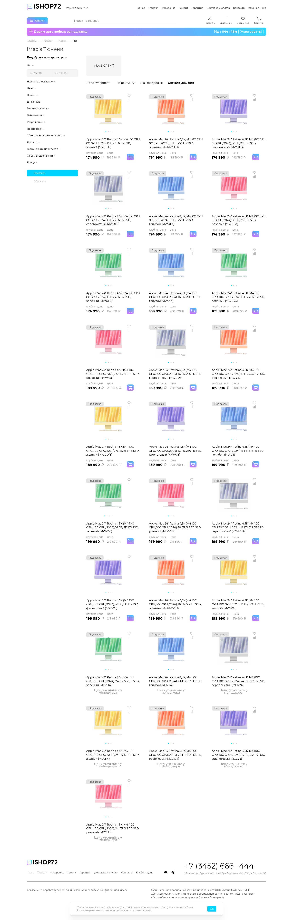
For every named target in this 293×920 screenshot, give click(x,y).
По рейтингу (125, 82)
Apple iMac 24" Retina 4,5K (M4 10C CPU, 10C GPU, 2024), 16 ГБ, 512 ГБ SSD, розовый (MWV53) (175, 527)
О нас (141, 7)
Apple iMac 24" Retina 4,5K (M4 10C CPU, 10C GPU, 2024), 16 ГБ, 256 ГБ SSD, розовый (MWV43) (112, 373)
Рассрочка (168, 7)
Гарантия (197, 7)
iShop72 (31, 40)
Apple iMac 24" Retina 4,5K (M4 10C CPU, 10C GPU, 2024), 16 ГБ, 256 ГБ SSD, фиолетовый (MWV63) (175, 450)
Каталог (48, 40)
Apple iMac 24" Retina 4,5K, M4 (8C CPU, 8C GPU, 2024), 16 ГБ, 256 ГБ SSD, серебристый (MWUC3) (113, 220)
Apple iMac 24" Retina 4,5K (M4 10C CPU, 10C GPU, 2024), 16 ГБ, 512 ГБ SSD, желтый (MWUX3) (238, 604)
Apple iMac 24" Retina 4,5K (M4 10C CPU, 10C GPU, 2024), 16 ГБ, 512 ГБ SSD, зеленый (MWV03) (112, 527)
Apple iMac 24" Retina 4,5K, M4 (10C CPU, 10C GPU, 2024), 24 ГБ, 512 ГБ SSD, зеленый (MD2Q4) (112, 681)
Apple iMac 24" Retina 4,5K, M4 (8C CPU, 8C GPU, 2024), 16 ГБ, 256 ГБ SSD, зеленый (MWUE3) (113, 297)
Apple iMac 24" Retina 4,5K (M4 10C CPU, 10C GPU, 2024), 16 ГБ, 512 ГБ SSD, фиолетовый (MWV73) (112, 604)
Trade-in (153, 7)
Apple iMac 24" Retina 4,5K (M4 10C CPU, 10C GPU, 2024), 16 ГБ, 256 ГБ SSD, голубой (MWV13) (175, 297)
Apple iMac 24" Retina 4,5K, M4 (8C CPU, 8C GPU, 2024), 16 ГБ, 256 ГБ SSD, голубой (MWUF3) (176, 220)
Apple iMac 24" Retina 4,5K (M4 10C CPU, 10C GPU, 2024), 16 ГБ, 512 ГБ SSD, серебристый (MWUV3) (238, 527)
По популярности (98, 82)
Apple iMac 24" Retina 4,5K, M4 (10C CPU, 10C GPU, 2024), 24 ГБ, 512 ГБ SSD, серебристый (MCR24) (238, 681)
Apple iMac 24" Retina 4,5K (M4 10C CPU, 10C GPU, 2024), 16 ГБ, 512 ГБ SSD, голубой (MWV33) (238, 450)
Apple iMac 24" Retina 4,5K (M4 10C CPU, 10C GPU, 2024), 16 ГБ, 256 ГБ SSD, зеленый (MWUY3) (238, 297)
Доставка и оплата (218, 7)
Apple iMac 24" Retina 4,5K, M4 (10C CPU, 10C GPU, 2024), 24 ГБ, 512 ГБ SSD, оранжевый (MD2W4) (175, 754)
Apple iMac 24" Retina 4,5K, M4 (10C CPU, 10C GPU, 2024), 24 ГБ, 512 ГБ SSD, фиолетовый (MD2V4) (238, 754)
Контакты (239, 7)
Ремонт (183, 7)
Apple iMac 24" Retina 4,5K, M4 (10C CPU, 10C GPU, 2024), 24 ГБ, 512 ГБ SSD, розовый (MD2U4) (112, 828)
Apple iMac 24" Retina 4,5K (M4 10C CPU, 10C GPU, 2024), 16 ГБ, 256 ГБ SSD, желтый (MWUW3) (112, 450)
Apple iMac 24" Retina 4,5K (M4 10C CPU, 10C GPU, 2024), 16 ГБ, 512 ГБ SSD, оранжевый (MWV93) (175, 604)
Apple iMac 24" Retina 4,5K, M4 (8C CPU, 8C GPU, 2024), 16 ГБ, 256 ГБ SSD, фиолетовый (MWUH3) (239, 143)
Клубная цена (257, 7)
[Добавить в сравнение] (129, 100)
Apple (62, 40)
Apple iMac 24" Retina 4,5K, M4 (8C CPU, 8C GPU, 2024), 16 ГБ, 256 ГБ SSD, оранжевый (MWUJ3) (176, 143)
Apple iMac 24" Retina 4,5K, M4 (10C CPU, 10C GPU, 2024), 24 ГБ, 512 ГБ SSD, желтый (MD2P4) (112, 754)
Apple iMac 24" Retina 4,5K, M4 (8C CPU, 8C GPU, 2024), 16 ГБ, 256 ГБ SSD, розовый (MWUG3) (239, 220)
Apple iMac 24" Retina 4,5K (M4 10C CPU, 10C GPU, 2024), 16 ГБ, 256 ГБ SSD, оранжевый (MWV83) (238, 373)
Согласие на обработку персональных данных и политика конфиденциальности (77, 890)
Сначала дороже (151, 82)
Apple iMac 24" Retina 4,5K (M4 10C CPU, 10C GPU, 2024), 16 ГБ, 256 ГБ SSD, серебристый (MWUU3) (175, 373)
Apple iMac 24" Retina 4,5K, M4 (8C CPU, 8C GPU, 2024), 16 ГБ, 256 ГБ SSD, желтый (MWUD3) (113, 143)
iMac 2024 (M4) (104, 65)
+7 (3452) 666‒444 (77, 7)
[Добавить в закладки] (129, 95)
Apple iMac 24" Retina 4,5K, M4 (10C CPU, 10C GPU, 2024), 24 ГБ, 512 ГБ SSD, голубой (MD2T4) (175, 681)
